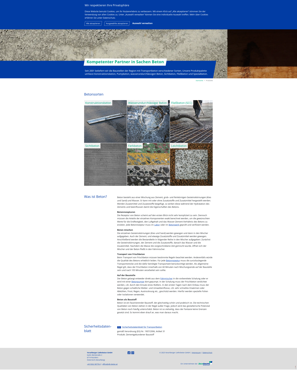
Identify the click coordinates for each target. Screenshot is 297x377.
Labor (157, 224)
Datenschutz (207, 352)
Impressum (196, 352)
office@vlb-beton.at (110, 364)
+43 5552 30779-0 (94, 364)
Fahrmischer (166, 278)
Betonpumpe (137, 281)
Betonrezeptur (173, 260)
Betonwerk (174, 224)
